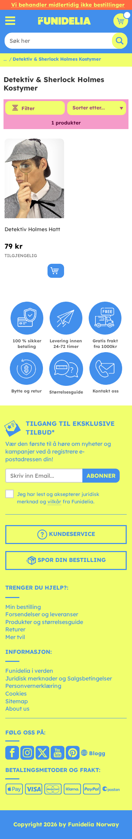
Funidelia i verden (29, 670)
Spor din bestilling (71, 559)
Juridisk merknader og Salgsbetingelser (58, 678)
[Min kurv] (120, 20)
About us (17, 708)
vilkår (54, 501)
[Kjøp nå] (56, 271)
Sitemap (16, 701)
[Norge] (12, 753)
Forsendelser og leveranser (41, 614)
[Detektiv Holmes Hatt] (34, 179)
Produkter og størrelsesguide (44, 621)
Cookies (16, 693)
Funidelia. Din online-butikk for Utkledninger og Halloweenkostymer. (64, 21)
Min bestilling (23, 606)
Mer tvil (15, 636)
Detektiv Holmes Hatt (32, 229)
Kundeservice (71, 533)
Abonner (101, 475)
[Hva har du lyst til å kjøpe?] (10, 20)
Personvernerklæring (33, 685)
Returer (15, 629)
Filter (27, 108)
